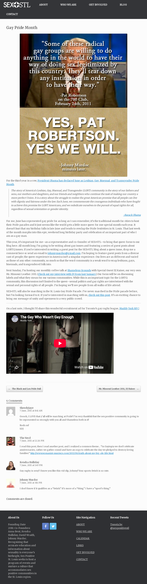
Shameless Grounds (79, 270)
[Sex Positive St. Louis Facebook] (45, 526)
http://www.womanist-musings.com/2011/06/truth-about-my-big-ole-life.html (71, 453)
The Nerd (25, 438)
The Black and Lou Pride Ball (24, 388)
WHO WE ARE (68, 4)
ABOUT (43, 4)
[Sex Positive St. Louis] (17, 4)
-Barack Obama (132, 215)
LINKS (80, 545)
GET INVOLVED (98, 4)
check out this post (99, 295)
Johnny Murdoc (29, 479)
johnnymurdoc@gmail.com (64, 253)
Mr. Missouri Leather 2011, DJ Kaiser (119, 388)
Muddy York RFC (129, 308)
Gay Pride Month (21, 27)
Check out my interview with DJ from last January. (67, 274)
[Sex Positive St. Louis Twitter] (53, 526)
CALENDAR (83, 538)
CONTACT (12, 14)
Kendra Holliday (29, 462)
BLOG (123, 4)
